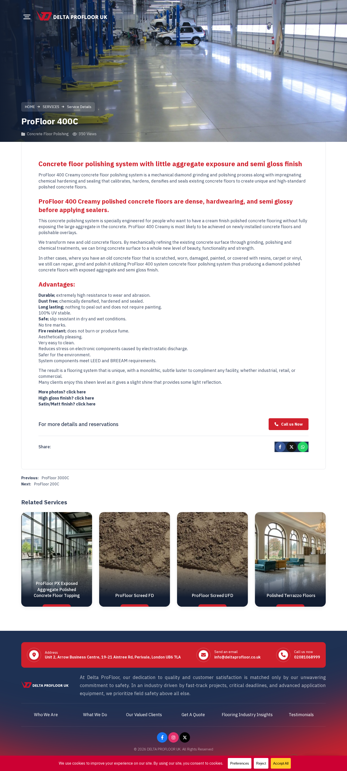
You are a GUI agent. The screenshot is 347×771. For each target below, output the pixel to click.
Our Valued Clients (144, 714)
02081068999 (307, 657)
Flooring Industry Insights (247, 714)
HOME (30, 107)
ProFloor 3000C (45, 477)
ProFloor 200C (40, 484)
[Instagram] (173, 737)
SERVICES (51, 107)
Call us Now (292, 424)
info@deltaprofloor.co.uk (237, 657)
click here (76, 392)
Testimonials (301, 714)
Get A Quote (193, 714)
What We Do (95, 714)
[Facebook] (162, 737)
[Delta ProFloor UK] (71, 15)
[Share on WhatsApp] (303, 447)
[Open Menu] (27, 16)
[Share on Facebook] (280, 447)
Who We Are (46, 714)
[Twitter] (185, 737)
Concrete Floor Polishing (48, 133)
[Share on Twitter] (291, 447)
